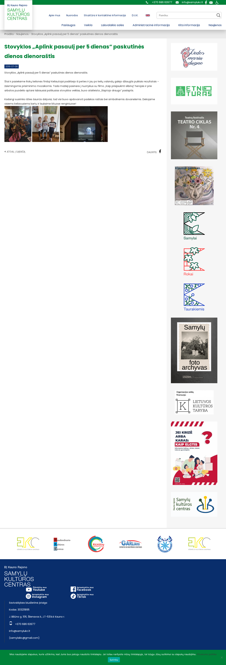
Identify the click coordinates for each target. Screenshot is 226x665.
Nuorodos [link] (72, 15)
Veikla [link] (88, 25)
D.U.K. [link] (135, 15)
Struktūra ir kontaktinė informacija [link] (105, 15)
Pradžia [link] (9, 34)
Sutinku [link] (114, 659)
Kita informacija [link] (189, 25)
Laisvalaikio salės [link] (112, 25)
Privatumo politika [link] (206, 654)
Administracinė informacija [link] (151, 25)
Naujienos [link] (215, 25)
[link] (159, 2)
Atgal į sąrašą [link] (14, 152)
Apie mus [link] (54, 15)
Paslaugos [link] (68, 25)
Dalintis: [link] (152, 152)
